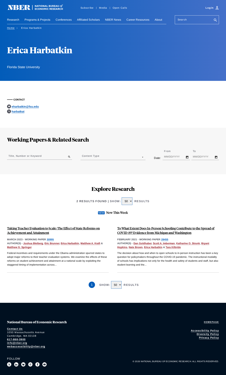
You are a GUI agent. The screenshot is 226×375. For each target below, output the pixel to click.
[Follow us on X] (9, 364)
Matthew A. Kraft (90, 243)
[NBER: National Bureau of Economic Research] (38, 9)
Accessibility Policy (205, 330)
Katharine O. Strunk (188, 243)
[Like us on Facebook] (37, 364)
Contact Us (15, 328)
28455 (164, 239)
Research (13, 19)
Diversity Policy (208, 334)
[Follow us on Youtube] (44, 364)
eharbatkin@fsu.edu (25, 106)
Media (103, 7)
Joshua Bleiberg (33, 243)
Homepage (211, 322)
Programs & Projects (37, 19)
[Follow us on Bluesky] (23, 364)
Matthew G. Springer (19, 247)
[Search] (215, 20)
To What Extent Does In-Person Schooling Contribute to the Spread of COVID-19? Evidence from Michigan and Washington (165, 230)
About (158, 19)
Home (11, 27)
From (170, 151)
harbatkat (18, 111)
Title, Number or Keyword (25, 155)
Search (182, 19)
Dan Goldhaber (142, 243)
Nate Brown (136, 247)
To (197, 151)
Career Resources (137, 19)
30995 (50, 239)
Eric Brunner (51, 243)
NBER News (113, 19)
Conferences (64, 19)
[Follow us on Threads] (30, 364)
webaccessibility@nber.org (26, 346)
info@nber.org (17, 342)
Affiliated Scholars (88, 19)
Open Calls (120, 7)
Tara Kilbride (173, 247)
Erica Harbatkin (70, 243)
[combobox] (82, 157)
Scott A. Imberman (164, 243)
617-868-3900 (16, 339)
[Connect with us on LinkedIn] (16, 364)
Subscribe (87, 7)
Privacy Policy (209, 337)
